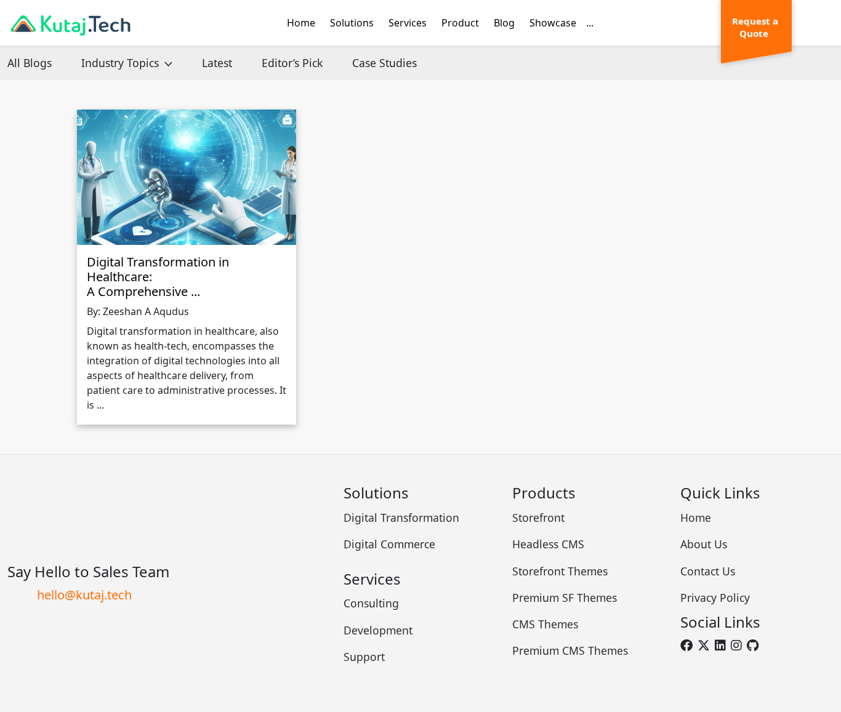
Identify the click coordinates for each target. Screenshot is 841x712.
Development (378, 630)
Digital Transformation (401, 517)
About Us (703, 544)
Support (364, 656)
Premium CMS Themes (570, 650)
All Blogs (29, 62)
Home (301, 23)
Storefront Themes (560, 571)
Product (460, 23)
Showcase (552, 23)
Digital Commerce (389, 544)
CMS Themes (545, 624)
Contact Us (707, 571)
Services (407, 23)
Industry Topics (121, 62)
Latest (217, 62)
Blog (504, 23)
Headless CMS (548, 544)
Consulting (371, 603)
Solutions (352, 23)
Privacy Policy (715, 597)
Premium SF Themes (564, 597)
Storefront (538, 517)
